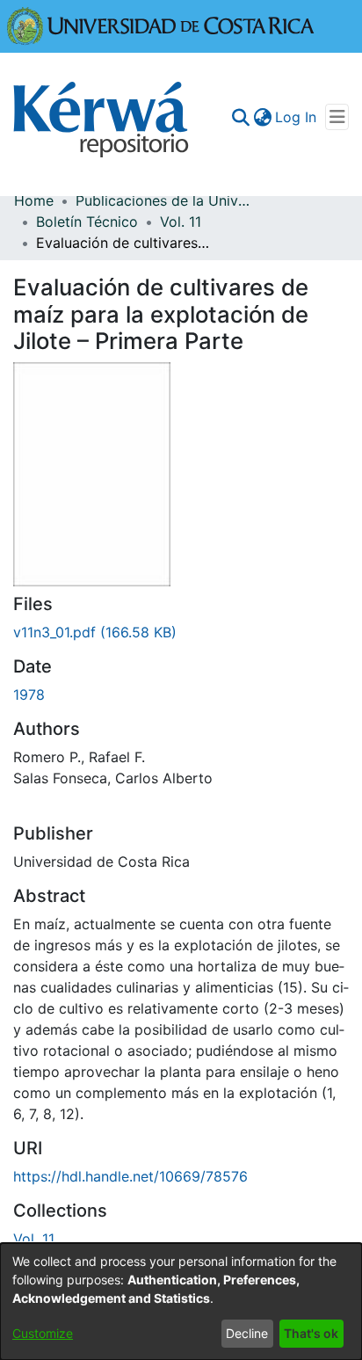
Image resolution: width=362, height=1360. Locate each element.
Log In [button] (296, 117)
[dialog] (181, 1301)
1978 (29, 694)
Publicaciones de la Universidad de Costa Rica (163, 200)
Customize (42, 1333)
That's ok (311, 1333)
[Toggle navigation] (337, 117)
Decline (247, 1333)
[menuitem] (262, 116)
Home (34, 200)
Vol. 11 (180, 221)
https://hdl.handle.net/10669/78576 (130, 1176)
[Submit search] (240, 116)
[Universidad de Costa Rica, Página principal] (161, 24)
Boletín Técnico (87, 221)
